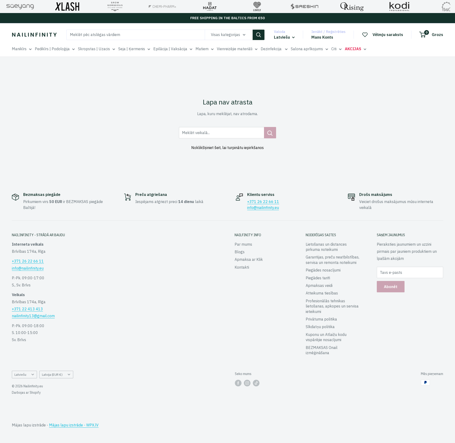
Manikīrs (19, 48)
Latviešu (20, 374)
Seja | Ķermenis (131, 48)
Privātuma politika (321, 319)
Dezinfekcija (271, 48)
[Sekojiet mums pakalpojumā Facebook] (238, 383)
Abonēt (390, 286)
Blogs (240, 251)
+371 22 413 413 (27, 309)
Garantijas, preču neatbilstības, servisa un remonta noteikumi (332, 260)
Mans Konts (322, 37)
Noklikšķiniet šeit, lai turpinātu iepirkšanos (227, 147)
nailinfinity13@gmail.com (33, 315)
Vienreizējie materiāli (234, 48)
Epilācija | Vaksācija (170, 48)
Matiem (202, 48)
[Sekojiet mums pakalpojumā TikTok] (256, 383)
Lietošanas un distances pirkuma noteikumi (326, 247)
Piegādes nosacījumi (323, 270)
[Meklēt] (258, 35)
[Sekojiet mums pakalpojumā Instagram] (247, 383)
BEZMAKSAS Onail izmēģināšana (321, 350)
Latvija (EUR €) (52, 374)
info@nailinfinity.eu (263, 207)
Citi (334, 48)
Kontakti (242, 267)
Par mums (243, 244)
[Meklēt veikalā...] (270, 132)
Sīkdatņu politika (320, 326)
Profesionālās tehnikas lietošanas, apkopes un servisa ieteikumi (332, 306)
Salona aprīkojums (307, 48)
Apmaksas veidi (319, 285)
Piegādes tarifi (318, 278)
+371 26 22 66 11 (263, 201)
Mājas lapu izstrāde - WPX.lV (74, 425)
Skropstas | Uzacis (94, 48)
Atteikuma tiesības (322, 293)
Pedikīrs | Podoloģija (52, 48)
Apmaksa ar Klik (249, 259)
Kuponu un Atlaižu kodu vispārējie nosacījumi (326, 337)
